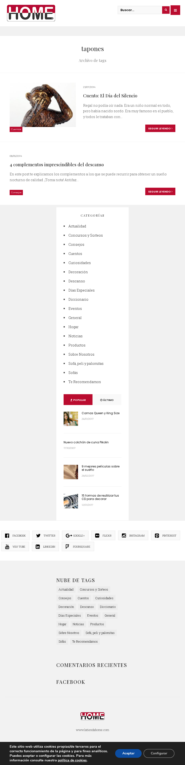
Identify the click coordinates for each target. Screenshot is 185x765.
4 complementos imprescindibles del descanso (57, 164)
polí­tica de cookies (72, 760)
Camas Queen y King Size (100, 413)
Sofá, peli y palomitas (86, 363)
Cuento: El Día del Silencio (110, 96)
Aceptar (128, 753)
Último (108, 400)
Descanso (76, 281)
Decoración (78, 272)
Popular (79, 400)
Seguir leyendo (160, 128)
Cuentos (16, 129)
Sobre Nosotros (81, 354)
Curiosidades (79, 262)
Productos (77, 345)
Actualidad (77, 226)
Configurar (159, 753)
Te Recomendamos (84, 381)
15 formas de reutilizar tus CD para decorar (100, 497)
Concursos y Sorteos (85, 235)
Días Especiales (81, 290)
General (75, 317)
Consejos (16, 192)
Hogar (73, 327)
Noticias (75, 336)
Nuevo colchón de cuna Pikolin (86, 442)
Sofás (73, 372)
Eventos (75, 308)
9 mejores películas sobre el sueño (100, 468)
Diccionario (78, 299)
